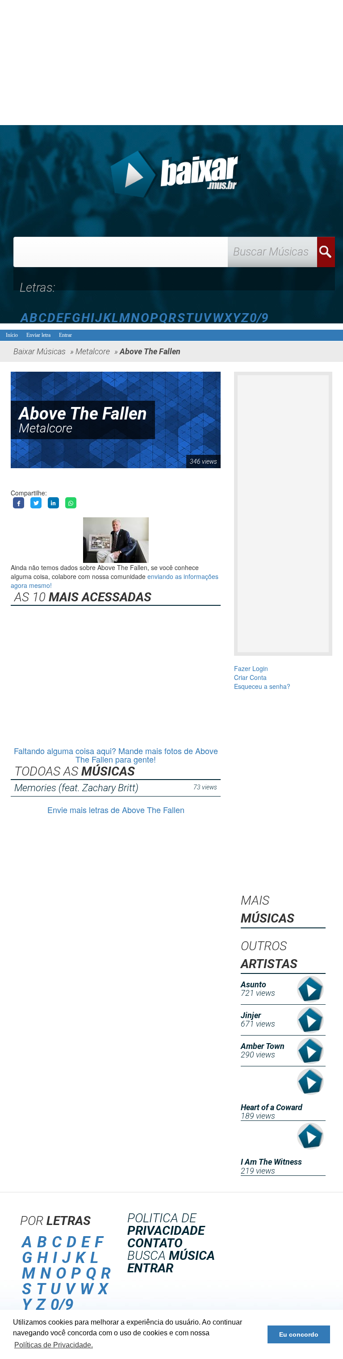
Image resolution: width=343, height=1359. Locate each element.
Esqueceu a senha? (262, 686)
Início (12, 335)
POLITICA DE (166, 1224)
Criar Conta (250, 677)
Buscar (326, 252)
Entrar (65, 335)
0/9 (259, 317)
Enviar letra (38, 335)
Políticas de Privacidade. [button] (53, 1345)
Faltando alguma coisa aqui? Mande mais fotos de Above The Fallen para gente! (116, 755)
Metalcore (45, 428)
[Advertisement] (171, 62)
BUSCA (171, 1255)
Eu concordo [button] (298, 1334)
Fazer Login (251, 668)
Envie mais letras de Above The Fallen (115, 809)
